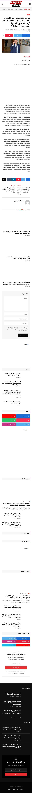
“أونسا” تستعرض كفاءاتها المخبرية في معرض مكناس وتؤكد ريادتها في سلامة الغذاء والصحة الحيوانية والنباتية (23, 191)
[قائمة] (30, 4)
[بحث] (2, 4)
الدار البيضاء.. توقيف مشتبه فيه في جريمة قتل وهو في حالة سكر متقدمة (16, 232)
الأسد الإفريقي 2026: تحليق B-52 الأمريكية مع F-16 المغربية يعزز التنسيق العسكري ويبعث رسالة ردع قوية (12, 393)
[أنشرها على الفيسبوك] (26, 35)
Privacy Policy (15, 673)
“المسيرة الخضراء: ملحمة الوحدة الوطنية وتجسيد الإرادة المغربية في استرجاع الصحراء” (11, 383)
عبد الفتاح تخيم (23, 30)
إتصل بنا (9, 789)
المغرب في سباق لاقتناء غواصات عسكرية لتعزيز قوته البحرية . (13, 374)
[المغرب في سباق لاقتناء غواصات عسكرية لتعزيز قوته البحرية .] (26, 376)
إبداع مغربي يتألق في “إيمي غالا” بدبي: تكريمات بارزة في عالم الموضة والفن (8, 190)
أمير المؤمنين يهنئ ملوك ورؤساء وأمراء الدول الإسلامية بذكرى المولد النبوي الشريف (11, 624)
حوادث (28, 14)
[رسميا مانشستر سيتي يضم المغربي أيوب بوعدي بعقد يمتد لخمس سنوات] (16, 490)
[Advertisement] (16, 84)
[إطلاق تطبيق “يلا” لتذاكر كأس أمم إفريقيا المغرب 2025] (26, 403)
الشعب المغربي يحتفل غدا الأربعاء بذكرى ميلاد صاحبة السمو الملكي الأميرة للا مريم (12, 514)
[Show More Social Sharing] (3, 35)
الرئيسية (21, 789)
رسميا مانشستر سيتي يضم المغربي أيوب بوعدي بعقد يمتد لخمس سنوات (16, 504)
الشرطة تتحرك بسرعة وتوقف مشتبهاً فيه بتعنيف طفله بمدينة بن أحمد (18, 258)
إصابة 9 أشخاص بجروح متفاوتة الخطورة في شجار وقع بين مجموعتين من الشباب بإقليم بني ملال (16, 283)
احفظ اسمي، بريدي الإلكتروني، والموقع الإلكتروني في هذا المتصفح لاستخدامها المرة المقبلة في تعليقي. (17, 329)
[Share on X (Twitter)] (18, 35)
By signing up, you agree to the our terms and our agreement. (15, 672)
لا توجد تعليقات (9, 30)
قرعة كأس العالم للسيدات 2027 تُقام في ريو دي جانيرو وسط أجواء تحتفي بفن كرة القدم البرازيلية (11, 523)
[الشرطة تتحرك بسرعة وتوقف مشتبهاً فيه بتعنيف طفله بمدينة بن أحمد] (16, 246)
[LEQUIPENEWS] (16, 4)
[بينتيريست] (9, 35)
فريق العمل (15, 789)
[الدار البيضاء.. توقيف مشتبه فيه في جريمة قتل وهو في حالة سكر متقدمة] (16, 221)
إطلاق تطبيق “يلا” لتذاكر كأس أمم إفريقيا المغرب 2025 (12, 402)
